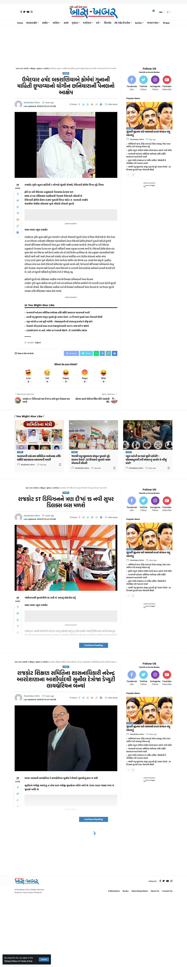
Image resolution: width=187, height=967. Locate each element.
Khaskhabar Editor (32, 102)
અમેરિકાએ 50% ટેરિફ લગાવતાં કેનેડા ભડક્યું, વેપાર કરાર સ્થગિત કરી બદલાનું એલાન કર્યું (148, 145)
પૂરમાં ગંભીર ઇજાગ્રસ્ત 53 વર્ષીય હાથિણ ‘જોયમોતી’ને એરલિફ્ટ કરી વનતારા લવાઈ (146, 162)
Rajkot (38, 342)
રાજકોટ (65, 73)
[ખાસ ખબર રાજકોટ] (93, 12)
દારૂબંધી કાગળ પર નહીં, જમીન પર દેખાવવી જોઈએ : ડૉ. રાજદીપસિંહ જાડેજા (56, 330)
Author (130, 128)
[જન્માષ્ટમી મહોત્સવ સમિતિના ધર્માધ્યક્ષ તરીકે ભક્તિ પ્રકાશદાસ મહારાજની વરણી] (39, 435)
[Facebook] (21, 12)
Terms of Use (26, 961)
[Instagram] (31, 12)
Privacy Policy (10, 961)
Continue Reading (93, 645)
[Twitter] (24, 12)
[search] (156, 12)
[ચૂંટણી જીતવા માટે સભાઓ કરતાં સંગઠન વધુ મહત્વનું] (149, 115)
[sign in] (17, 12)
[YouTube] (28, 12)
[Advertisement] (93, 44)
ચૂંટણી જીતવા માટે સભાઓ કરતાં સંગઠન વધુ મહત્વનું (148, 133)
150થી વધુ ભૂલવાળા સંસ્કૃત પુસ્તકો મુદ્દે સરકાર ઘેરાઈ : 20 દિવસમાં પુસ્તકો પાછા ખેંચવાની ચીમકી (64, 316)
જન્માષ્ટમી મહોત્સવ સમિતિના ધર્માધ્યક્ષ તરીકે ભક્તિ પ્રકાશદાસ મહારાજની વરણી (58, 312)
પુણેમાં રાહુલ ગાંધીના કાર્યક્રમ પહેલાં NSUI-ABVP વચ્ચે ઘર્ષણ (150, 150)
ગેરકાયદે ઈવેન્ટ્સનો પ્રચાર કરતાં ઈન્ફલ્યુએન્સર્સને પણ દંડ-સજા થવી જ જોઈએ (57, 325)
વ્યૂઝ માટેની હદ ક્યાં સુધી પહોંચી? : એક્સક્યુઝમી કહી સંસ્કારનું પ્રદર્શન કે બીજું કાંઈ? (59, 321)
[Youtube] (166, 83)
